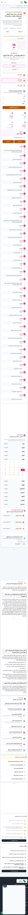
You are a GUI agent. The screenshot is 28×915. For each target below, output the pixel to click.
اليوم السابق (13, 62)
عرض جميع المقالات (14, 871)
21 (22, 472)
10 (5, 464)
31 (22, 477)
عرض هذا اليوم (13, 107)
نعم (23, 543)
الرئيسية (25, 5)
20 (5, 469)
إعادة (7, 31)
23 (14, 472)
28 (14, 474)
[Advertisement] (14, 418)
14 (9, 467)
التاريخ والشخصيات (20, 5)
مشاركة (19, 31)
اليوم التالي (14, 69)
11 (22, 467)
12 (18, 467)
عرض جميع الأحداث (14, 840)
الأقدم (7, 141)
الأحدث (19, 141)
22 (18, 472)
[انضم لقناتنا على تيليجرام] (2, 913)
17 (18, 469)
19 (9, 469)
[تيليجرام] (26, 905)
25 (5, 472)
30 (5, 474)
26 (22, 474)
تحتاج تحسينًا (17, 543)
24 (9, 472)
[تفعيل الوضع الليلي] (5, 2)
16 (22, 469)
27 (18, 474)
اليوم (13, 66)
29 (9, 474)
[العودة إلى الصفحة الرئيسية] (23, 2)
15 (5, 467)
